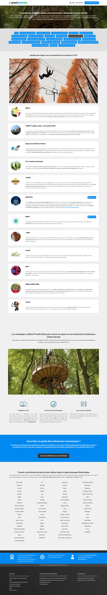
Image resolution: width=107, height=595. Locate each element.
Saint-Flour (65, 529)
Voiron (87, 529)
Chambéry (19, 526)
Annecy (19, 488)
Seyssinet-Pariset (87, 491)
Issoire (42, 505)
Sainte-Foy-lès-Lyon (65, 520)
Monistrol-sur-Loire (42, 532)
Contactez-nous (12, 590)
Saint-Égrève (65, 523)
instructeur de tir (49, 36)
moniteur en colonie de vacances (31, 42)
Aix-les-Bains (19, 482)
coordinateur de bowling (43, 33)
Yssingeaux (88, 532)
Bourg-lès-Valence (19, 508)
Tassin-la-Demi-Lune (87, 494)
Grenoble (42, 500)
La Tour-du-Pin (42, 508)
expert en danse (73, 33)
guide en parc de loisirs (86, 33)
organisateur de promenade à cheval (88, 42)
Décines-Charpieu (19, 540)
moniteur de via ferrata (89, 39)
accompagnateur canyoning (27, 33)
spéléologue (53, 45)
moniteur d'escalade (14, 42)
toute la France (32, 422)
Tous (16, 33)
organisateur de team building (40, 45)
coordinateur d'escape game (59, 33)
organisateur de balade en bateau (50, 42)
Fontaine (42, 491)
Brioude (19, 514)
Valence (88, 505)
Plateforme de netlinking (14, 586)
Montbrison (42, 534)
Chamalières (19, 523)
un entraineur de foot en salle (66, 45)
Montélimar (42, 537)
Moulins (65, 485)
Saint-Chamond (65, 517)
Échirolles (42, 485)
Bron (19, 517)
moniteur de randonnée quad (54, 39)
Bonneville (19, 502)
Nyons (64, 488)
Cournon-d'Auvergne (19, 537)
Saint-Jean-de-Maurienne (64, 534)
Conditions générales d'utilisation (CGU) (18, 582)
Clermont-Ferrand (19, 532)
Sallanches (87, 488)
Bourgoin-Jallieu (19, 511)
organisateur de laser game (69, 42)
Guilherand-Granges (42, 502)
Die (42, 482)
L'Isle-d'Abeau (42, 517)
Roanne (65, 511)
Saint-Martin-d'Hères (87, 482)
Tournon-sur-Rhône (88, 502)
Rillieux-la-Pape (65, 505)
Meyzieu (42, 529)
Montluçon (65, 482)
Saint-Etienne (64, 526)
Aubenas (19, 494)
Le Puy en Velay (42, 511)
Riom (65, 508)
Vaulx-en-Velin (87, 508)
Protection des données (14, 584)
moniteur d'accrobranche (75, 36)
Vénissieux (87, 511)
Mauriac (42, 523)
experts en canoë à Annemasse (70, 207)
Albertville (19, 485)
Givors (42, 497)
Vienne (87, 517)
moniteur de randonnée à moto (36, 39)
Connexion (80, 2)
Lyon (42, 520)
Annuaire (11, 578)
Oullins (65, 491)
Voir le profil (92, 197)
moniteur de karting (90, 36)
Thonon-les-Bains (87, 500)
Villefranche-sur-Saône (87, 523)
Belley (19, 500)
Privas (64, 502)
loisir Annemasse (43, 584)
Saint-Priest (88, 485)
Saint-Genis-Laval (64, 532)
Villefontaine (87, 520)
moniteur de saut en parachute (72, 39)
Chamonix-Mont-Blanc (19, 529)
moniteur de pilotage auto (19, 39)
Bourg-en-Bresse (19, 505)
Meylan (42, 526)
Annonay (19, 491)
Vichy (87, 514)
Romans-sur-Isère (64, 514)
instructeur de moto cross (36, 36)
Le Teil (42, 514)
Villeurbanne (88, 526)
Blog (10, 588)
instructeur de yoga (62, 36)
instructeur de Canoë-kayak (19, 36)
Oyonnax (65, 494)
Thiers (87, 497)
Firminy (42, 488)
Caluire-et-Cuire (19, 520)
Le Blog (73, 2)
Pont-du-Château (64, 500)
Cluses (19, 534)
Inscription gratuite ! (92, 2)
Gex (42, 494)
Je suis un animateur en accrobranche (53, 456)
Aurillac (19, 497)
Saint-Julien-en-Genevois (65, 537)
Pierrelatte (65, 497)
